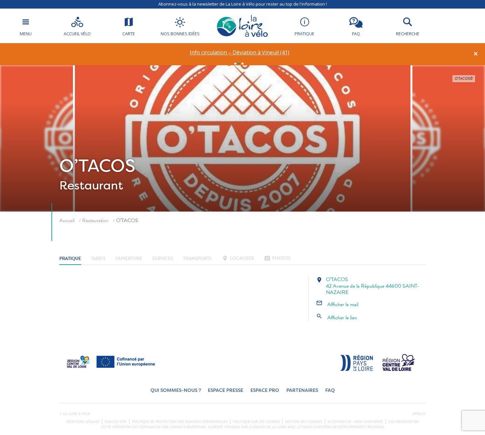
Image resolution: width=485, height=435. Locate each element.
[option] (239, 52)
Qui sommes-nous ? (175, 390)
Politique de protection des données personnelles (180, 422)
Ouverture (128, 259)
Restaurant (91, 185)
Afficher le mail (337, 304)
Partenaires (302, 390)
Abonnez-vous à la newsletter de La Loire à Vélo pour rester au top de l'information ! (242, 4)
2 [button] (239, 64)
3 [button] (242, 64)
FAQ (330, 390)
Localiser (238, 259)
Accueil (67, 220)
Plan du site (116, 422)
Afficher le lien (336, 318)
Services (162, 259)
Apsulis (419, 414)
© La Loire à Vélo (74, 414)
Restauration (95, 220)
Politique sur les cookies (256, 422)
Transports (197, 259)
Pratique (70, 259)
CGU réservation (403, 422)
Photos (277, 259)
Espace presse (225, 390)
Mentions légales (82, 422)
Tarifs (98, 259)
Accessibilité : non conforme (355, 422)
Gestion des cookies (303, 422)
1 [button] (235, 64)
